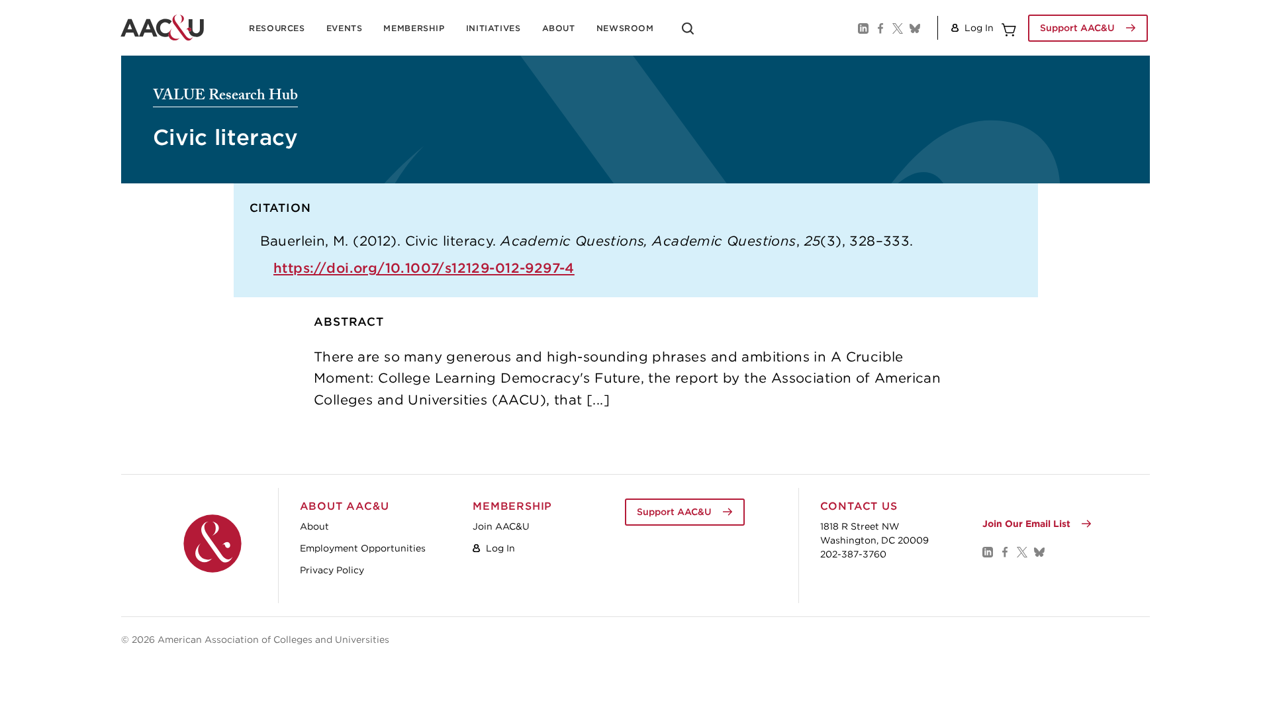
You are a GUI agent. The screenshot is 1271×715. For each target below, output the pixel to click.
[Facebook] (879, 27)
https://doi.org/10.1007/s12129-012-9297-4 (424, 268)
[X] (897, 27)
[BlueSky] (914, 27)
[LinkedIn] (862, 27)
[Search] (688, 33)
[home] (162, 28)
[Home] (212, 543)
